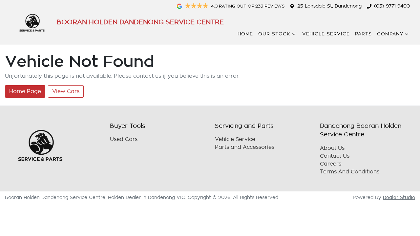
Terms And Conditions (349, 171)
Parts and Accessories (244, 147)
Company (390, 33)
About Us (332, 148)
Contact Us (334, 156)
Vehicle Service (326, 33)
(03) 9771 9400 (392, 6)
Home (245, 33)
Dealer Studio (399, 197)
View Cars (65, 91)
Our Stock (274, 33)
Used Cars (123, 139)
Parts (363, 33)
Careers (330, 164)
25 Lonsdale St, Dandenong (329, 6)
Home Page (25, 91)
